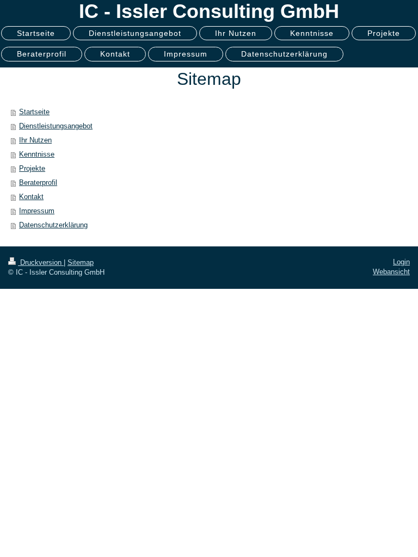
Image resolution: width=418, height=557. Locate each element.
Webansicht (391, 272)
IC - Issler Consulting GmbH (209, 11)
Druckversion (41, 262)
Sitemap (80, 262)
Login (401, 262)
